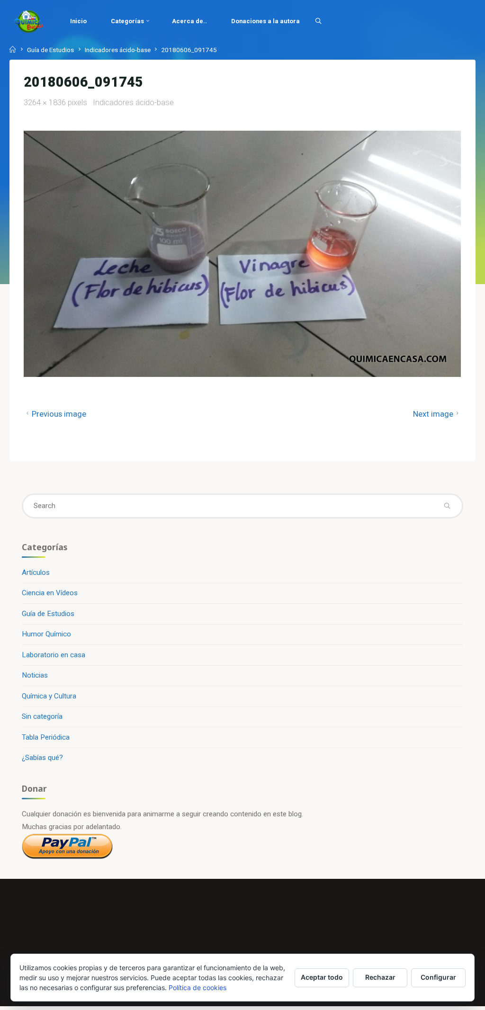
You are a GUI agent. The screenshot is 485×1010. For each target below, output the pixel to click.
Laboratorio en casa (53, 655)
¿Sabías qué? (42, 757)
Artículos (36, 572)
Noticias (35, 675)
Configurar (438, 977)
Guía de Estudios (50, 50)
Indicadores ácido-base (118, 50)
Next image (433, 414)
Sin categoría (42, 716)
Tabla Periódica (46, 737)
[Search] (318, 21)
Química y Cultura (49, 696)
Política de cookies (197, 987)
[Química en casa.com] (29, 21)
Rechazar (380, 977)
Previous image (59, 414)
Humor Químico (46, 634)
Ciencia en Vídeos (50, 593)
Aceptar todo (322, 977)
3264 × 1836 (46, 102)
